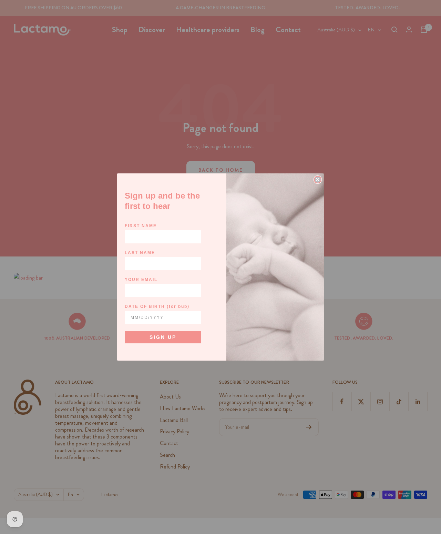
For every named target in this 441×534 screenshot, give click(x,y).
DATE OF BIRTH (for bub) (157, 306)
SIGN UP (163, 337)
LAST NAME (140, 252)
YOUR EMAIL (141, 279)
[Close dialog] (317, 179)
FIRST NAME (141, 225)
